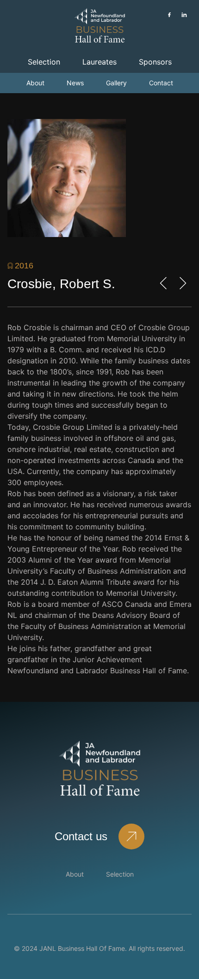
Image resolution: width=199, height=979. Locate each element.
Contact (161, 83)
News (75, 83)
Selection (44, 61)
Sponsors (155, 61)
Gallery (116, 83)
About (35, 83)
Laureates (99, 61)
